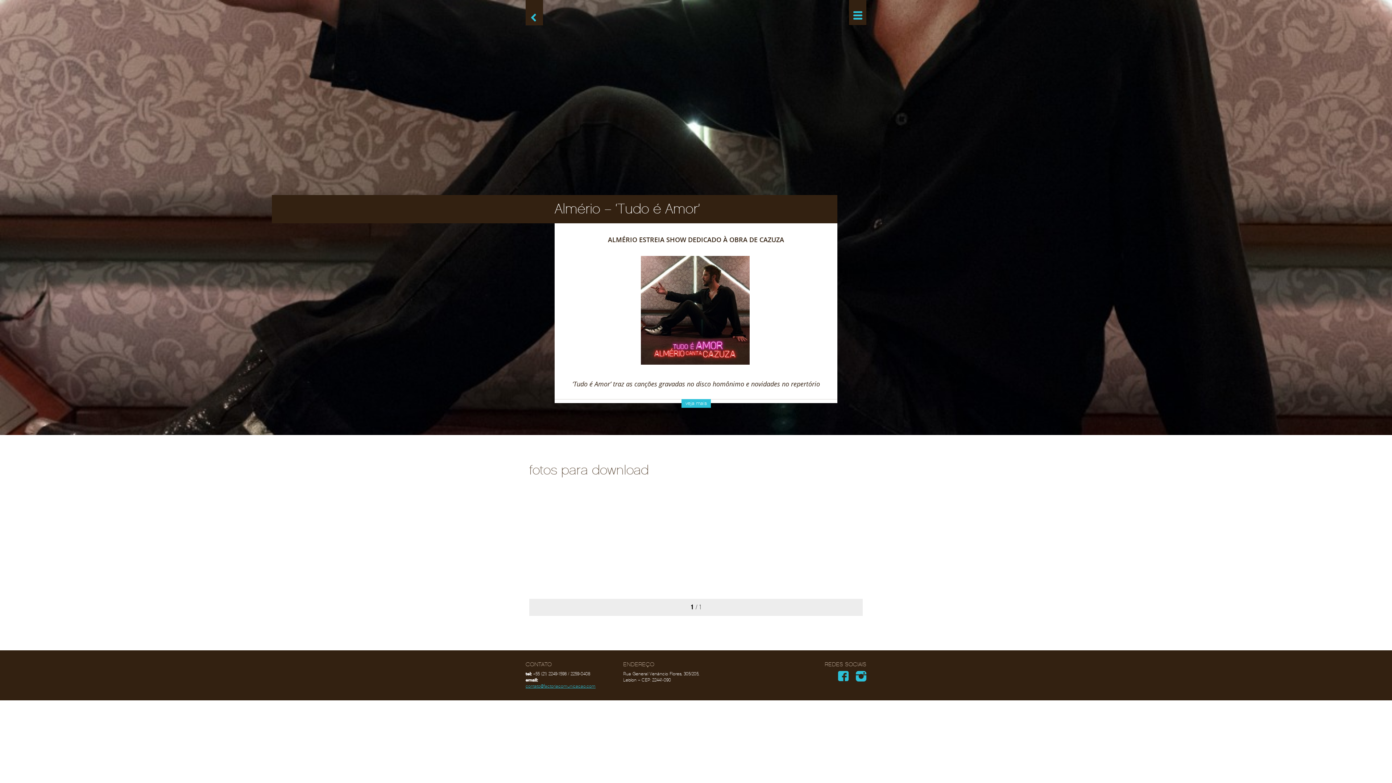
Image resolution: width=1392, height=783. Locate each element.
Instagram (861, 676)
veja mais (696, 403)
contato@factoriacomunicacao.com (561, 686)
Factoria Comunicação (696, 17)
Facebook (843, 676)
